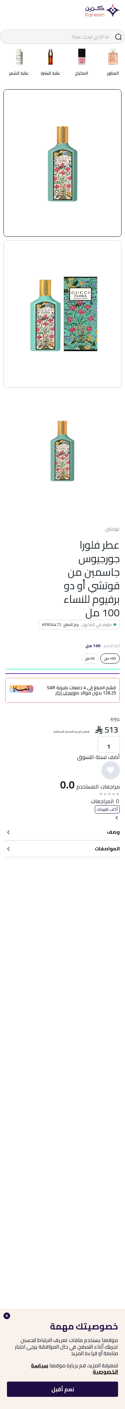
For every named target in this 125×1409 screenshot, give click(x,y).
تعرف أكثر (64, 692)
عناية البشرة (50, 73)
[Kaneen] (102, 10)
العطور (113, 73)
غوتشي (112, 529)
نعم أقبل (62, 1389)
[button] (62, 163)
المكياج (81, 73)
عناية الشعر (19, 73)
